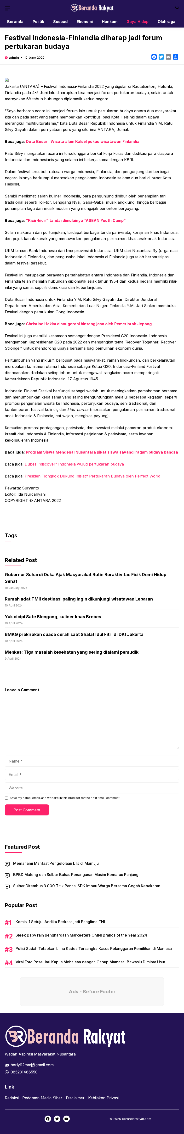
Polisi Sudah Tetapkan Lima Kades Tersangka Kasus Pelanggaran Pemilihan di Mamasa (94, 948)
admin (14, 57)
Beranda (15, 21)
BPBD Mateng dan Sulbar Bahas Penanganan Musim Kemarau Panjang (75, 874)
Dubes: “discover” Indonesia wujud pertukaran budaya (74, 464)
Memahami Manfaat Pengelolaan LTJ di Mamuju (56, 863)
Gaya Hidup (137, 21)
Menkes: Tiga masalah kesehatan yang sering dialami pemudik (71, 652)
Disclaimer (75, 1097)
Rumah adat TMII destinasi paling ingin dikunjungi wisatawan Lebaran (79, 598)
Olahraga (166, 21)
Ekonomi (85, 21)
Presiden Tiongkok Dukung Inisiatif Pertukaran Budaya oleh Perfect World (92, 476)
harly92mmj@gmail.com (32, 1064)
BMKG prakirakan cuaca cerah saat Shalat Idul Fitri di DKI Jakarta (74, 634)
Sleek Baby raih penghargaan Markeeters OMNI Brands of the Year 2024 (81, 935)
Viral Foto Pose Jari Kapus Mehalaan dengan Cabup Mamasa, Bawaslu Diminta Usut (90, 962)
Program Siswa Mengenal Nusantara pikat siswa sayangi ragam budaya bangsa (102, 452)
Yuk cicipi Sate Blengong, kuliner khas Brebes (53, 616)
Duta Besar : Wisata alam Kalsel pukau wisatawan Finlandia (82, 141)
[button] (177, 8)
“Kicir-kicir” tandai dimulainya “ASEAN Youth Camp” (76, 220)
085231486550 (24, 1072)
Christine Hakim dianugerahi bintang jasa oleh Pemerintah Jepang (89, 323)
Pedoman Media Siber (42, 1097)
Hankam (109, 21)
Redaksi (12, 1097)
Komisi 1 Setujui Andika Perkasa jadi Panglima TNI (60, 921)
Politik (38, 21)
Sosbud (60, 21)
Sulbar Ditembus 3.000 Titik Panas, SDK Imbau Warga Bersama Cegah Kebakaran (86, 885)
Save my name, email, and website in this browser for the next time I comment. (65, 798)
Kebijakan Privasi (103, 1097)
